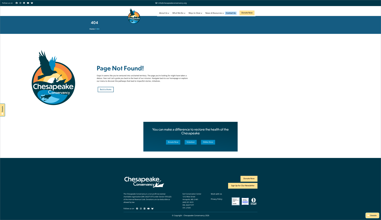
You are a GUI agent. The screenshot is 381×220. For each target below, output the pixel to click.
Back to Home (105, 89)
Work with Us (216, 194)
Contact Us (231, 13)
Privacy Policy (216, 199)
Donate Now (247, 13)
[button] (164, 13)
